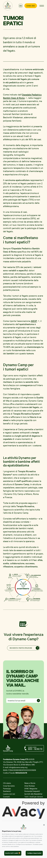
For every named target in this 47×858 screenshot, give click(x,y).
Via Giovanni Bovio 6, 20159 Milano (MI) (19, 764)
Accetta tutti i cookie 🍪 (12, 853)
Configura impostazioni (34, 853)
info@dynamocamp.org (18, 767)
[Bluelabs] (9, 749)
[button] (44, 825)
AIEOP (34, 320)
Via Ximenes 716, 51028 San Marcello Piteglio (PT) (23, 762)
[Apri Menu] (41, 6)
